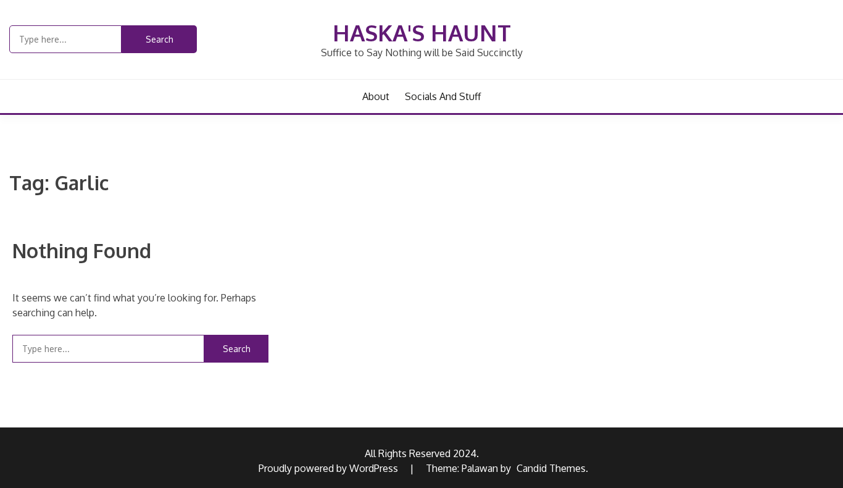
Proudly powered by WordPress (330, 468)
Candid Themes (551, 468)
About (375, 96)
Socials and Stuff (443, 96)
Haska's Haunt (422, 32)
